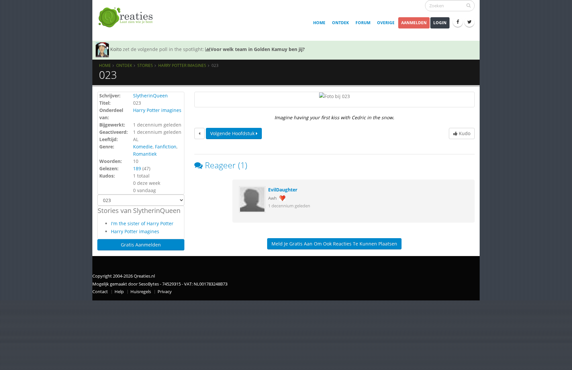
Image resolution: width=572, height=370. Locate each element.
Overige (386, 23)
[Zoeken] (468, 5)
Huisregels (140, 291)
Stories (145, 65)
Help (119, 291)
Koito (115, 49)
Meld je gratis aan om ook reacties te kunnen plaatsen (334, 243)
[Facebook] (458, 22)
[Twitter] (469, 22)
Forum (363, 23)
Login (440, 23)
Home (319, 23)
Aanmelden (414, 23)
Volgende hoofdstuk (233, 133)
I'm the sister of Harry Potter (142, 223)
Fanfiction (165, 146)
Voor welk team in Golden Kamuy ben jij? (258, 49)
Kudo (463, 133)
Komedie (143, 146)
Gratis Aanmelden (141, 244)
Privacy (165, 291)
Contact (100, 291)
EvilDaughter (282, 189)
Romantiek (145, 154)
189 (137, 168)
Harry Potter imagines (182, 65)
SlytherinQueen (150, 95)
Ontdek (340, 23)
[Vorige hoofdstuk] (199, 133)
